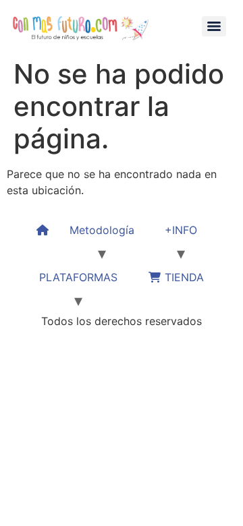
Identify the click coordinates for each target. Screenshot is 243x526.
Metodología (102, 230)
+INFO (181, 230)
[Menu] (214, 26)
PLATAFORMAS (78, 277)
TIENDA (182, 277)
